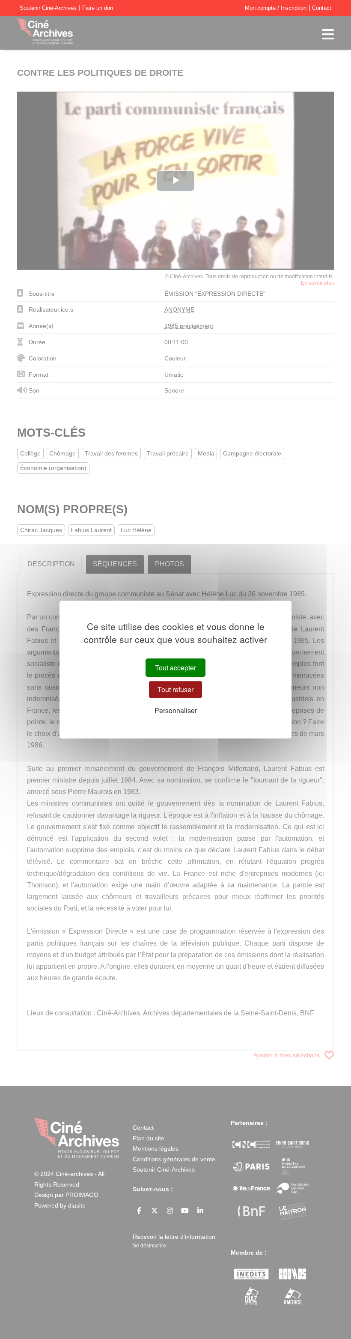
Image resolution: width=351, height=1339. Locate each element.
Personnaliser (176, 711)
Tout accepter (175, 667)
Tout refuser (175, 689)
